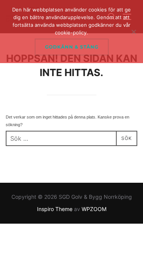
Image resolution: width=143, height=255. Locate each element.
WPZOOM (94, 209)
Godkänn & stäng (71, 47)
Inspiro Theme (54, 209)
